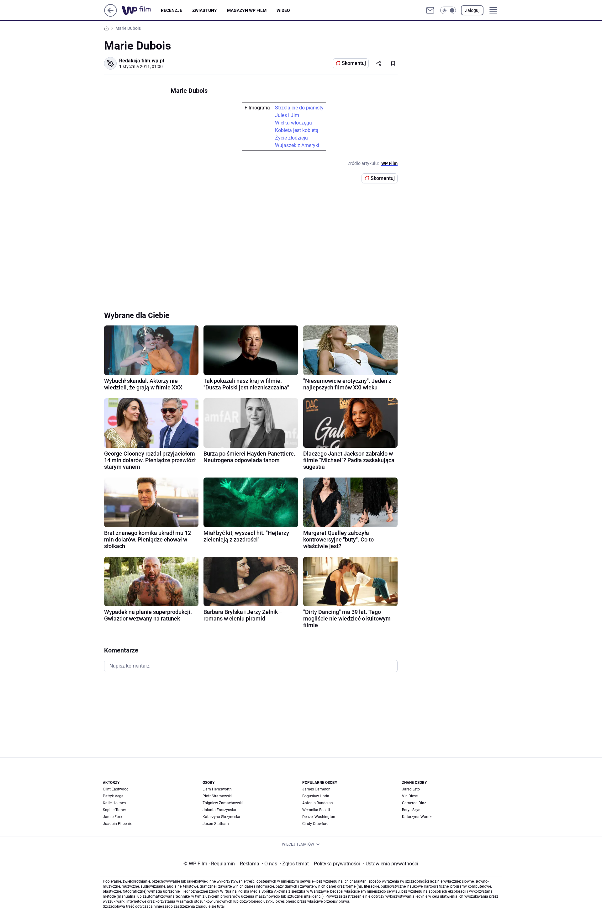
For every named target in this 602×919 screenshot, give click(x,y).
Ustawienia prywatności (390, 864)
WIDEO (283, 10)
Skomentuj (354, 63)
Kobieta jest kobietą (297, 130)
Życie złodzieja (291, 138)
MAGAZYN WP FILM (247, 10)
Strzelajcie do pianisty (299, 108)
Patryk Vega (113, 796)
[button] (448, 10)
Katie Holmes (114, 803)
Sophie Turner (114, 810)
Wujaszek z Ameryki (297, 145)
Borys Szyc (411, 810)
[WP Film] (141, 10)
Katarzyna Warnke (417, 817)
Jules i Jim (287, 115)
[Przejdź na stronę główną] (110, 15)
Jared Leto (411, 789)
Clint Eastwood (116, 789)
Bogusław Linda (315, 796)
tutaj (220, 906)
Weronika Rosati (316, 810)
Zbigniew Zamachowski (223, 803)
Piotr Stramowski (217, 796)
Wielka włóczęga (293, 123)
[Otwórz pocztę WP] (430, 10)
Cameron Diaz (414, 803)
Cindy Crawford (315, 823)
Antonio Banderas (317, 803)
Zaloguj (472, 10)
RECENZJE (171, 10)
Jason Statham (216, 823)
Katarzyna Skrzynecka (221, 817)
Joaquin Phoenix (117, 823)
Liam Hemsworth (217, 789)
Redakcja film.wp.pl (141, 61)
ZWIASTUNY (204, 10)
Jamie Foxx (113, 817)
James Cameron (316, 789)
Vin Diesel (410, 796)
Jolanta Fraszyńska (219, 810)
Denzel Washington (318, 817)
